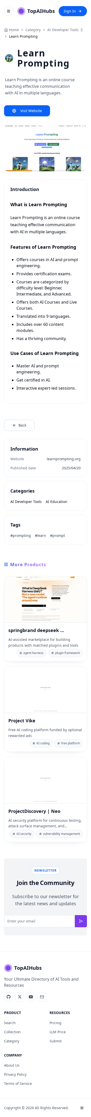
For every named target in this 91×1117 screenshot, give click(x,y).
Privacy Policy (15, 1074)
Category (11, 1041)
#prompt (57, 535)
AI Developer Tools (63, 29)
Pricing (55, 1022)
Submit (56, 1041)
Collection (12, 1031)
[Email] (42, 996)
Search (10, 1022)
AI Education (56, 501)
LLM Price (58, 1031)
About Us (11, 1065)
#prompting (20, 535)
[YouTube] (30, 996)
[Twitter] (19, 996)
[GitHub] (8, 996)
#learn (40, 535)
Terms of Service (18, 1083)
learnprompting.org (64, 458)
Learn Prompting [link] (23, 36)
